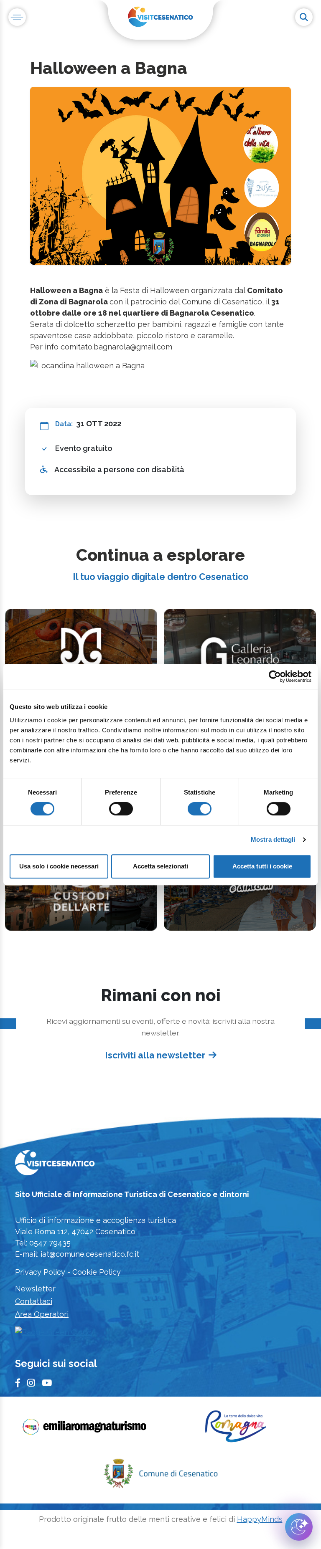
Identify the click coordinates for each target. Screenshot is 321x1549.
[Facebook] (17, 1383)
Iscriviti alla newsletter (155, 1055)
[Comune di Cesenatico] (160, 1476)
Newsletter (35, 1288)
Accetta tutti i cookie (262, 866)
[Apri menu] (17, 17)
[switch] (121, 808)
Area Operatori (42, 1314)
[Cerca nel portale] (304, 17)
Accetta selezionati (160, 866)
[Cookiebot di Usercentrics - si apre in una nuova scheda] (274, 676)
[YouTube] (47, 1383)
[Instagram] (31, 1383)
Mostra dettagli (273, 839)
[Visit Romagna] (235, 1429)
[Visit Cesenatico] (55, 1165)
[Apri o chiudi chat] (299, 1527)
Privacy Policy (40, 1272)
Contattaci (33, 1301)
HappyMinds (260, 1519)
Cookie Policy (96, 1272)
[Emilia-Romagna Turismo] (85, 1429)
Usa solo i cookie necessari (59, 866)
